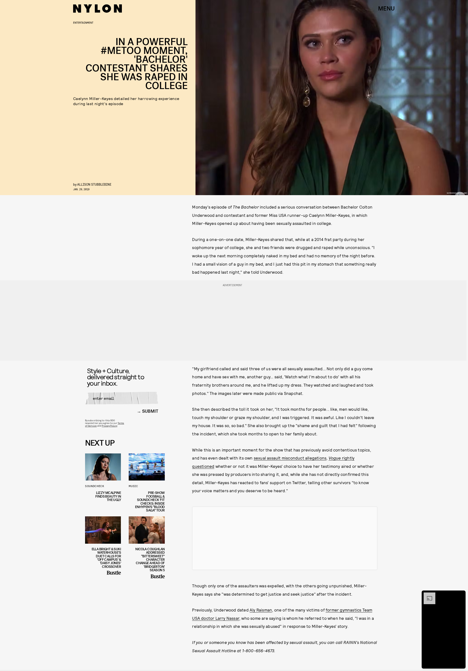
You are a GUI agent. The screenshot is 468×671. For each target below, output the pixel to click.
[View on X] (285, 538)
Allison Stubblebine (94, 184)
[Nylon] (97, 8)
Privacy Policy (109, 425)
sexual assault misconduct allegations (290, 457)
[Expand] (427, 595)
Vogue (335, 457)
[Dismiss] (460, 595)
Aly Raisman (261, 609)
